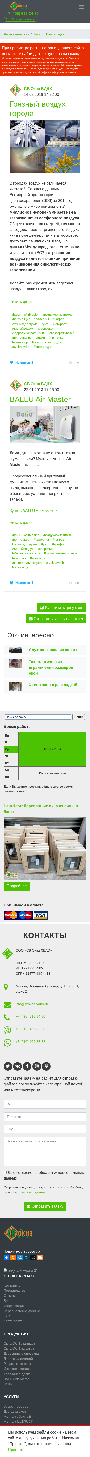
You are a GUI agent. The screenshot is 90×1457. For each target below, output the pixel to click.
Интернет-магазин (18, 1369)
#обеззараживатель (62, 333)
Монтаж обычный (17, 1416)
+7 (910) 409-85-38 (30, 1029)
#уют (44, 324)
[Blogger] (40, 1257)
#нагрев (58, 319)
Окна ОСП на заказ (19, 1348)
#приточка (56, 337)
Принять (15, 1450)
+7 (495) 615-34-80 (22, 14)
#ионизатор (20, 342)
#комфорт (59, 324)
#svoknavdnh (21, 347)
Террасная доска (17, 1374)
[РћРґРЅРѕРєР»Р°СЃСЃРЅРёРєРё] (13, 1257)
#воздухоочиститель (57, 314)
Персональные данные (22, 1311)
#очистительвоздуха (47, 342)
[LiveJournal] (27, 1257)
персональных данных (29, 1192)
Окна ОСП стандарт (19, 1343)
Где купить (12, 1285)
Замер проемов (16, 1406)
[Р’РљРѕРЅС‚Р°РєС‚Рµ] (6, 1257)
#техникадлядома (24, 324)
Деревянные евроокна (21, 1353)
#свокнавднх (43, 347)
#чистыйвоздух (23, 328)
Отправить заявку (47, 1206)
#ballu (16, 314)
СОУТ (8, 1316)
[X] (33, 1257)
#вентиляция (21, 319)
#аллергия (41, 319)
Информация (14, 1306)
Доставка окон (15, 1411)
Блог (7, 1301)
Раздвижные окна (17, 1364)
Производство (14, 1290)
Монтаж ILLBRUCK (18, 1421)
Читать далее (22, 302)
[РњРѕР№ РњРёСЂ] (20, 1257)
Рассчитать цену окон (63, 608)
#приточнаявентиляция (28, 337)
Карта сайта (13, 1321)
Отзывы (10, 1296)
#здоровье (45, 328)
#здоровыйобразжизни (28, 333)
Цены (8, 1384)
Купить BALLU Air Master (31, 511)
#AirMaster (31, 314)
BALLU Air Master (40, 399)
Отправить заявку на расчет (58, 619)
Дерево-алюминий (18, 1358)
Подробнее (17, 886)
